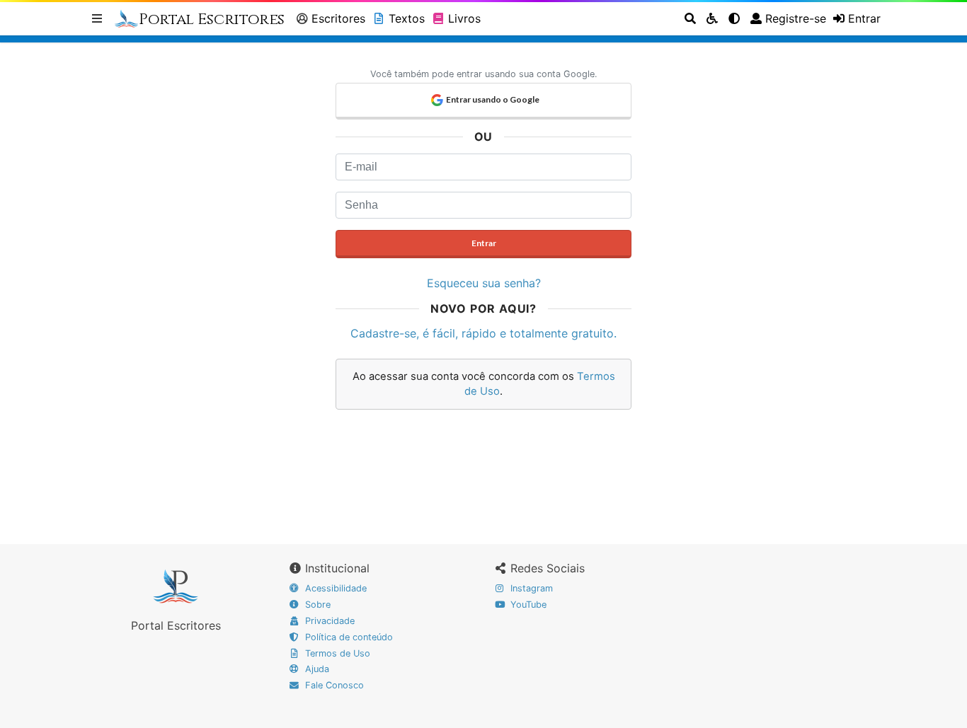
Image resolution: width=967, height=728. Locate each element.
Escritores (338, 18)
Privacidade (328, 621)
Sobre (316, 604)
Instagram (530, 588)
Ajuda (315, 669)
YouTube (527, 604)
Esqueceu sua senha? (484, 283)
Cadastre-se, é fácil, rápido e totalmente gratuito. (483, 333)
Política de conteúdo (347, 637)
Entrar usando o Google (492, 99)
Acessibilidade (334, 588)
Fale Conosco (333, 685)
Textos (407, 18)
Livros (464, 18)
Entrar (483, 243)
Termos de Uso (336, 653)
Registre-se (795, 18)
